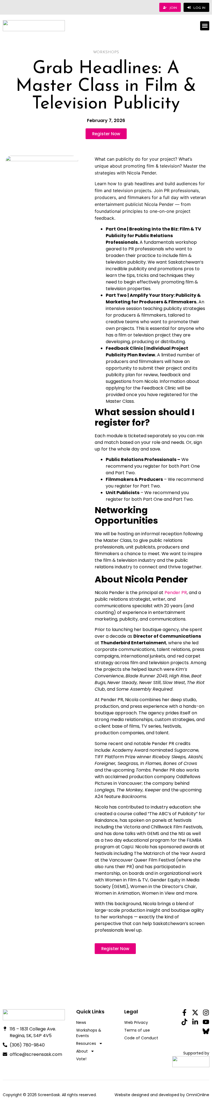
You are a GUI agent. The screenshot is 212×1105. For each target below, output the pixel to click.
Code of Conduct (141, 1038)
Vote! (81, 1059)
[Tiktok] (184, 1022)
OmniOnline (197, 1095)
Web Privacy (136, 1022)
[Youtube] (206, 1022)
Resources (86, 1043)
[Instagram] (206, 1012)
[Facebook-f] (184, 1012)
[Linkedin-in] (195, 1022)
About (82, 1051)
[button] (204, 25)
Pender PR (176, 592)
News (81, 1022)
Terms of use (137, 1030)
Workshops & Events (88, 1032)
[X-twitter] (195, 1012)
